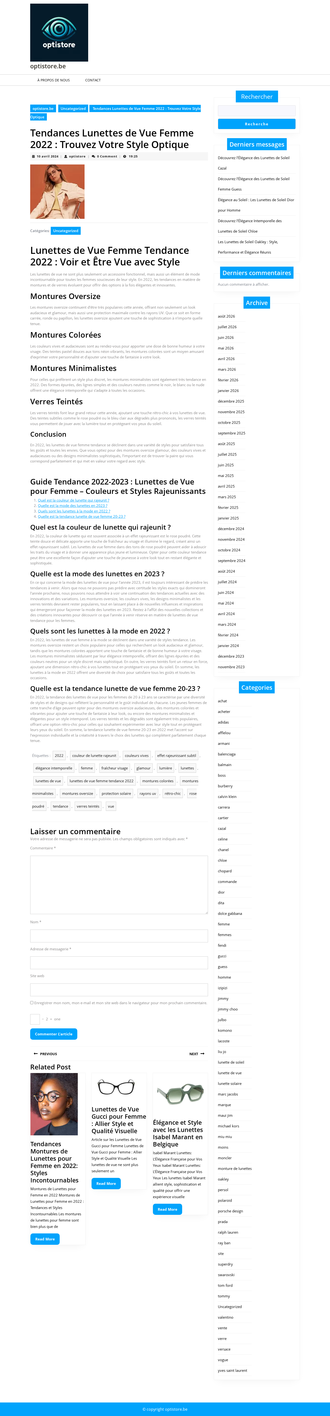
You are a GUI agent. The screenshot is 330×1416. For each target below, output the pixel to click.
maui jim (225, 1115)
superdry (225, 1264)
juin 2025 (226, 465)
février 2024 (228, 635)
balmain (224, 764)
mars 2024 (227, 624)
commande (227, 881)
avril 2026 (226, 358)
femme (87, 768)
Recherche (257, 123)
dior (221, 892)
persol (223, 1189)
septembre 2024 (231, 560)
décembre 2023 (231, 656)
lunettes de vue (48, 780)
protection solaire (116, 793)
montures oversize (77, 793)
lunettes (187, 768)
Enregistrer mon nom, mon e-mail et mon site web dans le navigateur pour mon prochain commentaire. (120, 1002)
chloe (222, 860)
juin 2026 (226, 337)
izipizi (222, 987)
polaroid (225, 1200)
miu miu (225, 1136)
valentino (225, 1317)
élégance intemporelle (54, 768)
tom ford (225, 1285)
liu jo (222, 1051)
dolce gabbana (230, 913)
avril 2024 (226, 613)
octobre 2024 (229, 550)
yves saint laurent (232, 1370)
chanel (223, 849)
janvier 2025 (228, 518)
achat (222, 700)
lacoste (224, 1041)
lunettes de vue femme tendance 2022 (102, 780)
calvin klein (227, 796)
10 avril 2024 (47, 156)
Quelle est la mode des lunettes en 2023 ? (72, 505)
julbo (222, 1019)
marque (224, 1104)
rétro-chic (173, 793)
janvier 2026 (228, 390)
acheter (224, 711)
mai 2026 (226, 348)
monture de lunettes (235, 1168)
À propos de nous (53, 80)
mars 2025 (227, 496)
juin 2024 (226, 592)
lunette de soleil (231, 1062)
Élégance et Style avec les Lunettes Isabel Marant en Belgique (178, 1133)
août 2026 (226, 316)
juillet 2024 (227, 581)
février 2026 (228, 379)
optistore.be (48, 66)
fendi (222, 945)
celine (223, 839)
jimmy (223, 998)
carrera (224, 807)
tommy (224, 1296)
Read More (47, 1240)
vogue (223, 1359)
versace (224, 1349)
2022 (59, 755)
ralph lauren (228, 1232)
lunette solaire (230, 1083)
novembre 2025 (231, 411)
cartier (223, 817)
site (221, 1253)
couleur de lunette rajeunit (94, 755)
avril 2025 (226, 486)
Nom (35, 921)
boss (222, 775)
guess (222, 966)
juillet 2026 (227, 326)
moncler (225, 1157)
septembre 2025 (231, 433)
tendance (60, 806)
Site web (37, 975)
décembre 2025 (231, 401)
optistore (77, 156)
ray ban (224, 1242)
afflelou (224, 732)
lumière (165, 768)
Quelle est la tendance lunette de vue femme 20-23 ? (81, 516)
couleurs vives (137, 755)
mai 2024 (226, 603)
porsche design (230, 1211)
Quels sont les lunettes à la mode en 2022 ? (74, 511)
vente (222, 1327)
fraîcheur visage (114, 768)
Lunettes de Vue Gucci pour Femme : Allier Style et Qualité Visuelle (119, 1120)
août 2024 (226, 571)
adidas (223, 722)
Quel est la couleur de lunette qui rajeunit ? (73, 500)
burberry (225, 785)
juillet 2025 (227, 454)
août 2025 (226, 443)
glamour (143, 768)
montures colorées (157, 780)
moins (223, 1147)
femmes (224, 934)
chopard (225, 870)
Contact (93, 80)
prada (223, 1221)
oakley (223, 1179)
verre (222, 1338)
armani (224, 743)
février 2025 (228, 507)
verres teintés (88, 806)
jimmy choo (228, 1009)
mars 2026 (227, 369)
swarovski (226, 1274)
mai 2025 (226, 475)
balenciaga (227, 754)
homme (224, 977)
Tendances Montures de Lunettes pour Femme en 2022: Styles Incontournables (54, 1162)
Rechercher (257, 96)
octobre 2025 (229, 422)
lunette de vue (230, 1072)
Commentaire (43, 848)
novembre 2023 (231, 666)
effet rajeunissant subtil (176, 755)
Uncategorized (73, 108)
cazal (222, 828)
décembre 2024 (231, 528)
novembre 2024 (231, 539)
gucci (222, 955)
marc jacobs (228, 1094)
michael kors (228, 1126)
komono (225, 1030)
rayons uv (148, 793)
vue (111, 806)
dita (221, 902)
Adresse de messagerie (50, 948)
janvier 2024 (228, 645)
